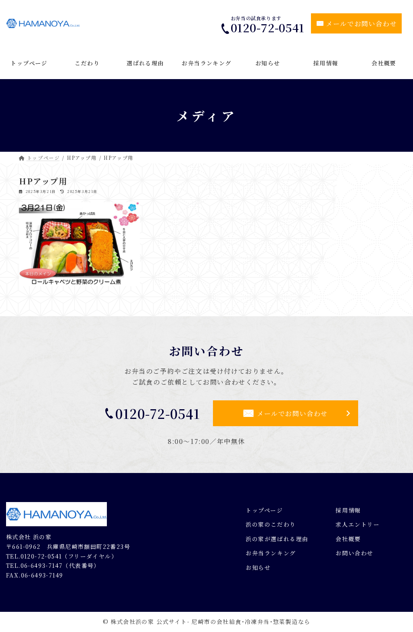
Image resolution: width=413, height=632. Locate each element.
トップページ (264, 510)
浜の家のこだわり (271, 524)
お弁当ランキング (271, 553)
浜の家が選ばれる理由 (277, 538)
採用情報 (348, 510)
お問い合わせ (354, 553)
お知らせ (258, 567)
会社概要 (348, 538)
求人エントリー (358, 524)
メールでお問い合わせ (361, 23)
